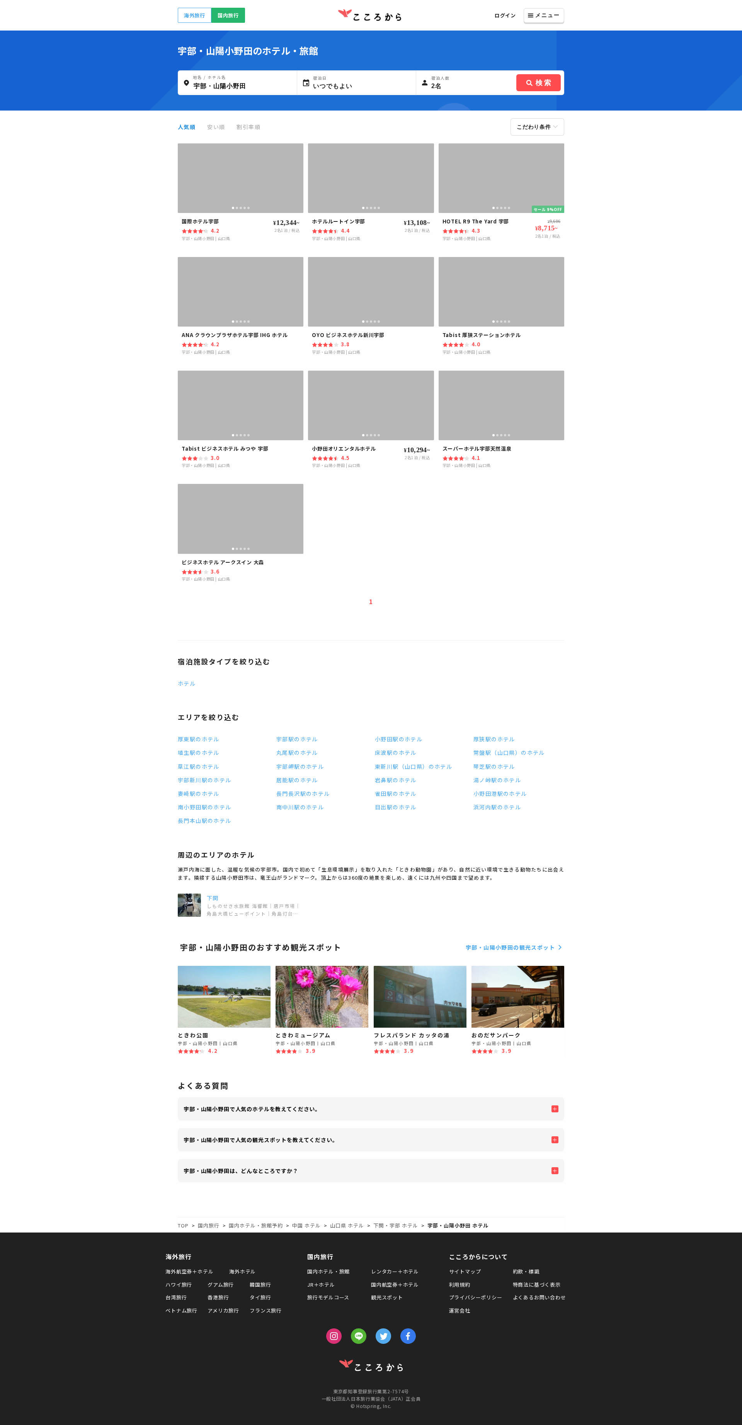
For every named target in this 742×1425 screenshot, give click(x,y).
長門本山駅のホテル (204, 820)
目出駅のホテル (396, 807)
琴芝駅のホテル (494, 766)
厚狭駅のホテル (494, 739)
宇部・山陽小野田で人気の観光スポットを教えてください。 (261, 1140)
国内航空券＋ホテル (395, 1284)
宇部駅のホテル (297, 739)
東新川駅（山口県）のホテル (413, 766)
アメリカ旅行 (223, 1310)
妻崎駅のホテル (199, 793)
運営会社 (459, 1310)
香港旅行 (218, 1297)
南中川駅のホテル (300, 807)
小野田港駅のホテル (500, 793)
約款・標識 (526, 1271)
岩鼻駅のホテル (396, 780)
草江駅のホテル (199, 766)
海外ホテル (242, 1271)
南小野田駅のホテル (204, 807)
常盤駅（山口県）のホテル (509, 752)
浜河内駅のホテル (497, 807)
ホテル (187, 683)
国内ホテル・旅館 (328, 1271)
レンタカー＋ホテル (395, 1271)
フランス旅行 (266, 1310)
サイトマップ (465, 1271)
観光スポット (387, 1297)
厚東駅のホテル (199, 739)
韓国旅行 (260, 1284)
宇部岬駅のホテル (300, 766)
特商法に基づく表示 (537, 1284)
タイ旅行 (260, 1297)
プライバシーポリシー (475, 1297)
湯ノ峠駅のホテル (497, 780)
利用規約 (459, 1284)
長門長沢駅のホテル (303, 793)
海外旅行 (194, 15)
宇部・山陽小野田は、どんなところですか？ (241, 1171)
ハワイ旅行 (178, 1284)
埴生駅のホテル (199, 752)
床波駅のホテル (396, 752)
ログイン (505, 15)
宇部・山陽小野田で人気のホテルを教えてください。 (252, 1109)
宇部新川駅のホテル (204, 780)
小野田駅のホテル (398, 739)
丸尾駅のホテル (297, 752)
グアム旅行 (221, 1284)
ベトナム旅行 (181, 1310)
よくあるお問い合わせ (539, 1297)
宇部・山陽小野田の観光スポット (510, 947)
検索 (544, 83)
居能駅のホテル (297, 780)
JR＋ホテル (321, 1284)
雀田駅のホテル (396, 793)
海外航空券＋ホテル (189, 1271)
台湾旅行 (176, 1297)
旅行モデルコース (328, 1297)
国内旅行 (228, 15)
